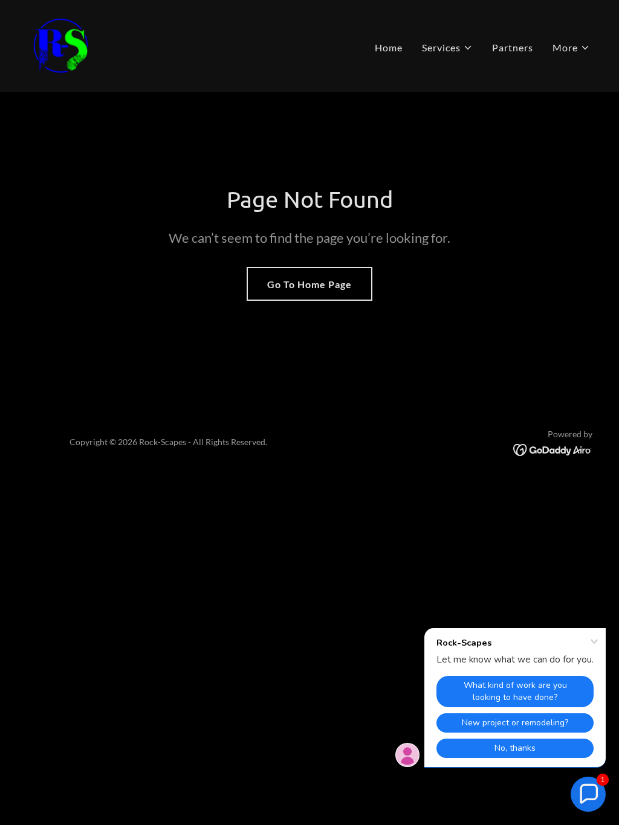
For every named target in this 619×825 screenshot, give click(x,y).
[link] (60, 44)
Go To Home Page (309, 284)
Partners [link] (512, 47)
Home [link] (389, 47)
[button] (447, 47)
